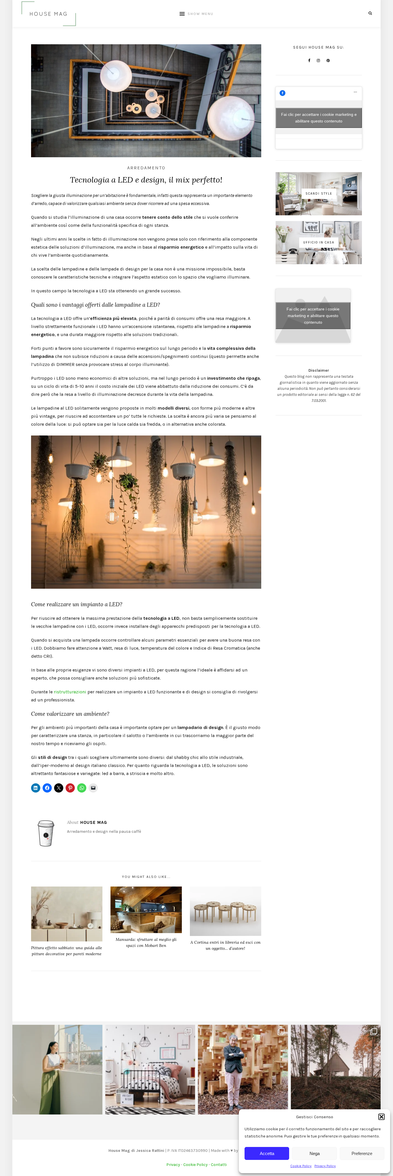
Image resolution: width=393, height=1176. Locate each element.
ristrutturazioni (70, 692)
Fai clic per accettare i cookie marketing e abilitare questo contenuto (319, 117)
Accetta (267, 1153)
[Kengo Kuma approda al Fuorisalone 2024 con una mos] (243, 1070)
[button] (381, 1117)
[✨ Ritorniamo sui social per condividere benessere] (57, 1070)
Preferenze (362, 1153)
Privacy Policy (325, 1166)
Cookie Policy (301, 1166)
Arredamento (146, 167)
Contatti (219, 1164)
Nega (315, 1153)
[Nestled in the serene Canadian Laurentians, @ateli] (336, 1070)
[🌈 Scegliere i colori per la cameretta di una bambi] (150, 1070)
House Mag (93, 822)
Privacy (173, 1164)
